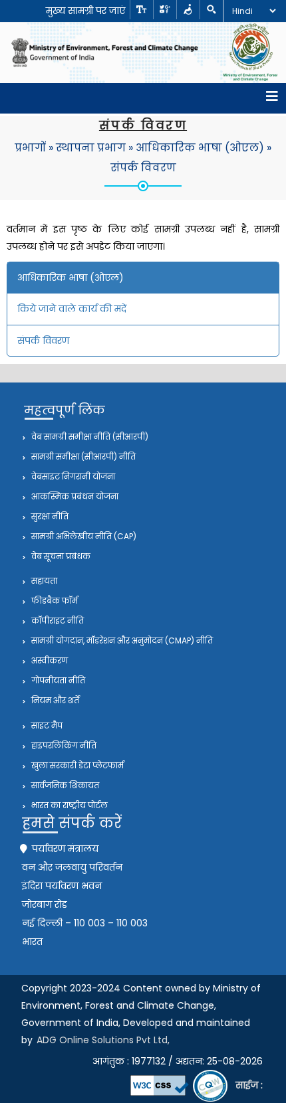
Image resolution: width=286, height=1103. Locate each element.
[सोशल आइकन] (164, 9)
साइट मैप (46, 725)
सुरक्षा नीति (49, 516)
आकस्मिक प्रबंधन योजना (73, 496)
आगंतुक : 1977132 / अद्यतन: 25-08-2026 (177, 1061)
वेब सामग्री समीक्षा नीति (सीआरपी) (88, 436)
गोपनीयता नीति (57, 680)
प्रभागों (30, 147)
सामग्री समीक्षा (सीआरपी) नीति (82, 456)
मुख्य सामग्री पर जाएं (85, 10)
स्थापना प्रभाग (91, 147)
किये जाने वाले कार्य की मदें (71, 308)
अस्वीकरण (48, 660)
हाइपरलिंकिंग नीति (62, 745)
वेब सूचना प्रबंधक (59, 556)
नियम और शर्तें (54, 700)
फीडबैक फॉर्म (53, 600)
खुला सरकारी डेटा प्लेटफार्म (76, 765)
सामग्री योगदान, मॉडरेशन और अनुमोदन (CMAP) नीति (121, 640)
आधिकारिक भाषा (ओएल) (200, 147)
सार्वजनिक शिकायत (64, 785)
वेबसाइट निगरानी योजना (72, 476)
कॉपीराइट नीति (56, 620)
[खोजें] (211, 9)
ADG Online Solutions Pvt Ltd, (103, 1040)
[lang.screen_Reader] (188, 9)
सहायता (43, 580)
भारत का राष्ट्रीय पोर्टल (68, 805)
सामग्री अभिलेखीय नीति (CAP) (82, 536)
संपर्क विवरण (143, 167)
